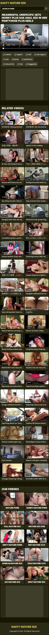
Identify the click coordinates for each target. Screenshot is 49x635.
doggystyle (32, 64)
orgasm (19, 54)
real (7, 59)
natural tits (9, 64)
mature (8, 54)
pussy (16, 59)
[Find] (46, 8)
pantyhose (28, 59)
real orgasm (41, 54)
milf (29, 54)
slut (21, 64)
